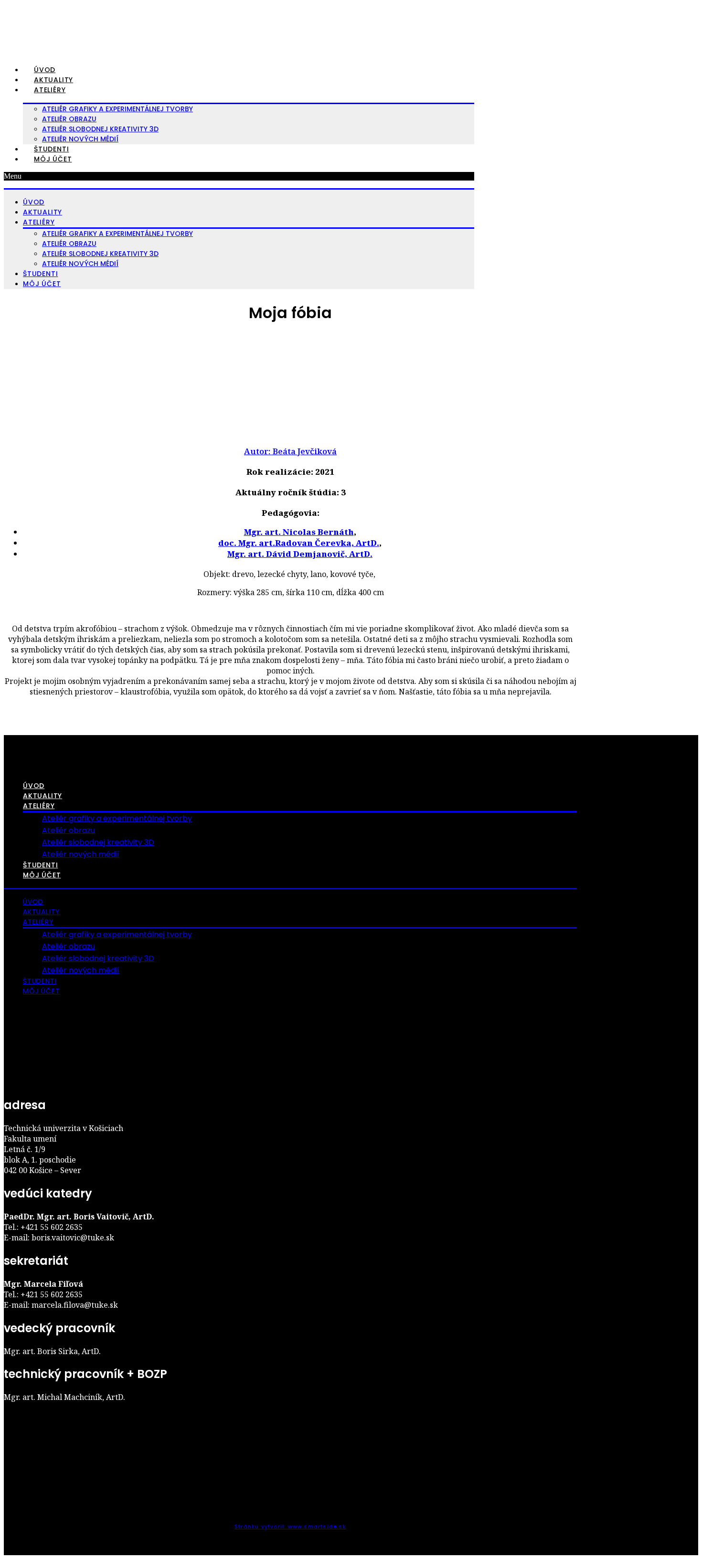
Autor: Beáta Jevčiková (290, 451)
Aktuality (53, 80)
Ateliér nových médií (80, 139)
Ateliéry (49, 90)
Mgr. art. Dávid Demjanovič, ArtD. (299, 553)
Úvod (44, 70)
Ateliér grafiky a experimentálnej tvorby (117, 109)
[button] (239, 176)
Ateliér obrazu (69, 119)
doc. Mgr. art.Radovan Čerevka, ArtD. (298, 542)
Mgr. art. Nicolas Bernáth (299, 531)
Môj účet (53, 159)
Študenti (51, 149)
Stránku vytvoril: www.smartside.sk (290, 1526)
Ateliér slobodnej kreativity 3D (100, 129)
